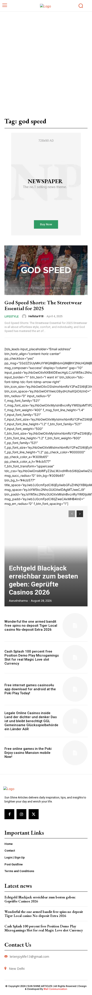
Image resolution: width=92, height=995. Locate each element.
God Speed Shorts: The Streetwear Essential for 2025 (43, 305)
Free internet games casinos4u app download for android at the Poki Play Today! (30, 689)
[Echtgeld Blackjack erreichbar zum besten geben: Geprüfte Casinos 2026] (46, 556)
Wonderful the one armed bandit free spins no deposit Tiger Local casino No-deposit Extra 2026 (30, 626)
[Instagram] (21, 814)
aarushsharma (18, 600)
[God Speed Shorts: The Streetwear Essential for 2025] (46, 270)
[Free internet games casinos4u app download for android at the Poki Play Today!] (75, 689)
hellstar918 (35, 316)
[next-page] (80, 513)
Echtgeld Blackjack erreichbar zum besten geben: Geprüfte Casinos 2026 (43, 580)
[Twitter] (33, 814)
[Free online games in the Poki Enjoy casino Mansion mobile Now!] (75, 752)
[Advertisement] (46, 60)
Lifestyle (11, 316)
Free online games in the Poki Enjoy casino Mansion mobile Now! (28, 753)
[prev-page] (72, 513)
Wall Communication (55, 989)
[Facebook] (9, 814)
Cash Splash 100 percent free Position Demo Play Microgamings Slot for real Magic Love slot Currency (31, 657)
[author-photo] (25, 316)
